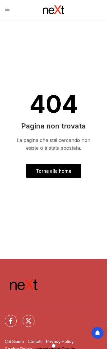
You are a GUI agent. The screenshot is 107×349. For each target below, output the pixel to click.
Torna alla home (54, 171)
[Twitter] (25, 317)
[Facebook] (7, 317)
